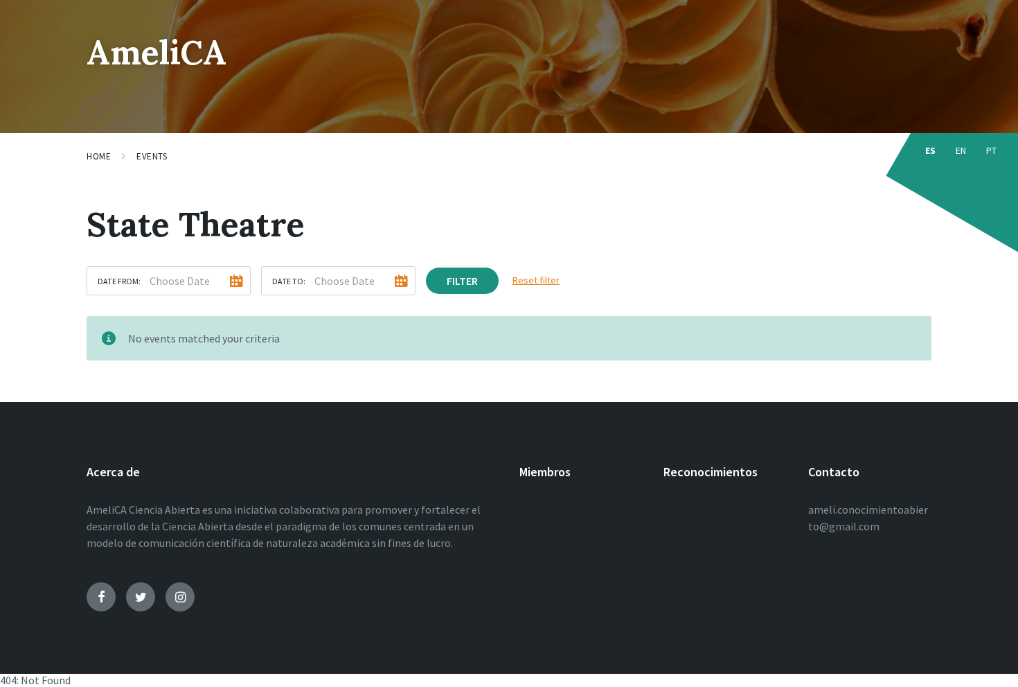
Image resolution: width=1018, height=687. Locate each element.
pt (991, 150)
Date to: (288, 281)
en (961, 150)
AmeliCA (156, 52)
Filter (462, 281)
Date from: (119, 281)
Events (151, 156)
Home (99, 156)
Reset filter (536, 280)
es (930, 150)
